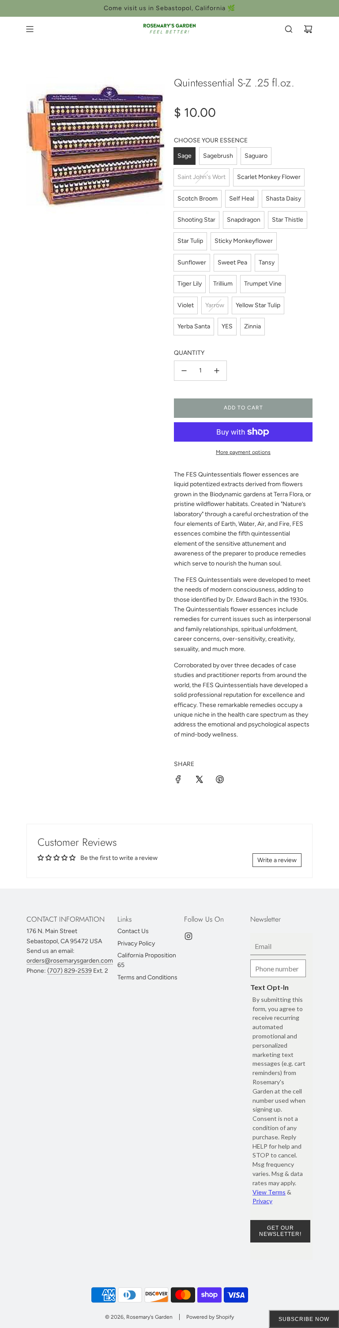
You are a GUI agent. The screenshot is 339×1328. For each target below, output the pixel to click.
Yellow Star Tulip (258, 305)
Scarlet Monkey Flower (269, 177)
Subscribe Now (304, 1319)
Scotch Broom (197, 198)
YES (227, 326)
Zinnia (252, 326)
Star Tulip (190, 241)
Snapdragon (243, 219)
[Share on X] (199, 781)
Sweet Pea (232, 262)
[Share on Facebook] (178, 781)
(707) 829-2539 (69, 971)
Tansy (267, 262)
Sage (184, 156)
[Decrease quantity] (184, 370)
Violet (185, 305)
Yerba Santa (193, 326)
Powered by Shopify (210, 1317)
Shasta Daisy (283, 198)
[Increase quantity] (216, 370)
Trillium (223, 283)
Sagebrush (218, 156)
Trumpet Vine (263, 283)
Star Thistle (287, 219)
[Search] (288, 29)
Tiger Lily (189, 283)
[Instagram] (188, 936)
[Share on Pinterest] (220, 781)
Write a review (277, 860)
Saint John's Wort (201, 177)
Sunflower (191, 262)
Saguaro (256, 156)
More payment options (243, 452)
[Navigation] (29, 29)
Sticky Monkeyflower (244, 241)
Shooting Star (196, 219)
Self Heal (241, 198)
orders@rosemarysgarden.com (69, 960)
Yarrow (214, 305)
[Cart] (308, 29)
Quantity (189, 353)
